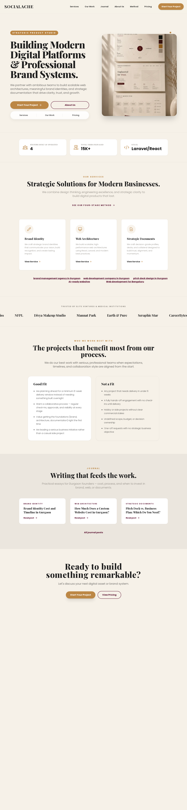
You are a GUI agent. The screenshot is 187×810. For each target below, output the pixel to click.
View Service (31, 261)
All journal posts (93, 532)
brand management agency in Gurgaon (56, 278)
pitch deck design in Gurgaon (150, 278)
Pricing (148, 6)
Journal (104, 6)
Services (74, 6)
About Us (119, 6)
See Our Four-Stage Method (92, 205)
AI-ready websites (79, 281)
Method (134, 6)
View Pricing (109, 594)
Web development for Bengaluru (125, 281)
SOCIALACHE (19, 6)
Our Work (89, 6)
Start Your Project (171, 6)
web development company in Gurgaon (106, 278)
